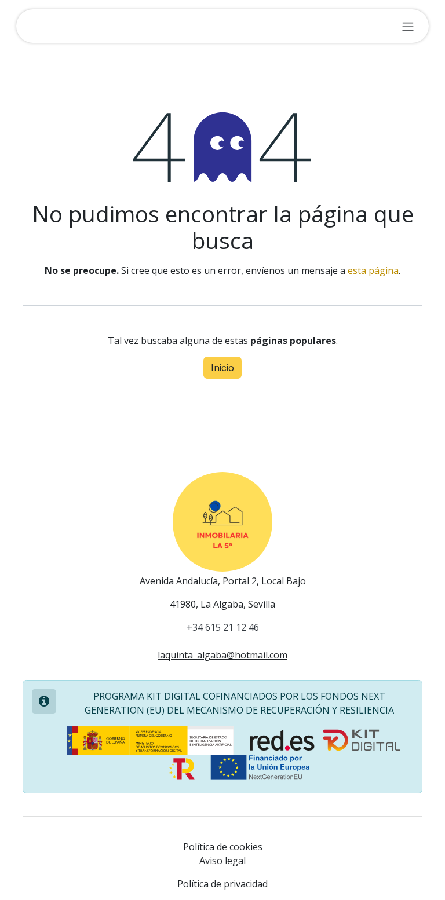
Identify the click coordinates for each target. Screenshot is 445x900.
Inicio (222, 368)
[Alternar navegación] (408, 26)
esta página (373, 270)
